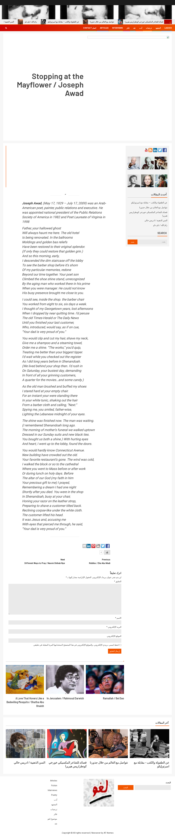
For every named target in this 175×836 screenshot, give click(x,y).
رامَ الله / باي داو (42, 22)
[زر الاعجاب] (107, 552)
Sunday (48, 434)
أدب (140, 28)
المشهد (158, 28)
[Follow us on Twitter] (160, 150)
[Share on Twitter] (103, 546)
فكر (128, 28)
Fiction (54, 785)
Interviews (117, 28)
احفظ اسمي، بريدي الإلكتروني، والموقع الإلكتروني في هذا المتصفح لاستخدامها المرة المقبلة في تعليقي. (76, 645)
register (75, 357)
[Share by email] (85, 546)
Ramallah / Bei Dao (113, 698)
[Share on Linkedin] (89, 546)
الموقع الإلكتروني (114, 636)
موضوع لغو (52, 819)
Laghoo (168, 28)
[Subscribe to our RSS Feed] (150, 150)
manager (50, 288)
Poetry (54, 795)
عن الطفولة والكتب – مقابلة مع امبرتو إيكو (74, 22)
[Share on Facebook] (108, 546)
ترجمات (149, 28)
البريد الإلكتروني (113, 627)
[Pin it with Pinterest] (93, 546)
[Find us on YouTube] (146, 150)
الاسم (118, 618)
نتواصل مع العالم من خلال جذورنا (113, 22)
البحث (168, 782)
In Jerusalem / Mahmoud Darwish (65, 698)
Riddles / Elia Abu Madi (99, 561)
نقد (134, 28)
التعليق (117, 581)
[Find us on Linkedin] (155, 150)
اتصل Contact (89, 28)
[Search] (6, 28)
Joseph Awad (31, 203)
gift (44, 483)
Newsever (96, 833)
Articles (104, 28)
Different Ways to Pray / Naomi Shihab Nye (44, 561)
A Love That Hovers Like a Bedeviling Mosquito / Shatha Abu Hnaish (25, 702)
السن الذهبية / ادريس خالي (156, 220)
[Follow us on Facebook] (165, 150)
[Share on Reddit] (98, 546)
